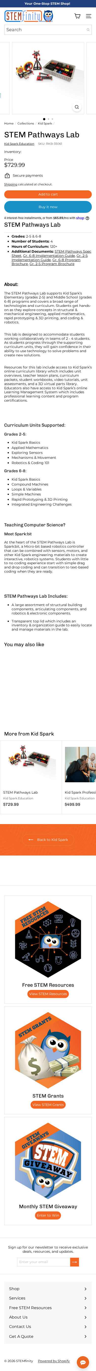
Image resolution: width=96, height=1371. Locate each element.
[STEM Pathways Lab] (31, 686)
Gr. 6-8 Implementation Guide (49, 255)
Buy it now (48, 207)
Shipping (10, 184)
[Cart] (77, 16)
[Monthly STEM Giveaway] (48, 1161)
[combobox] (48, 30)
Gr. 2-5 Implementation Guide (50, 257)
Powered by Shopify (54, 1361)
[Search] (88, 30)
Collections (25, 123)
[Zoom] (76, 107)
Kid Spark (45, 123)
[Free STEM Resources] (48, 939)
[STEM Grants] (48, 1050)
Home (9, 123)
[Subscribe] (74, 1262)
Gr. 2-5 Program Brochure (52, 264)
